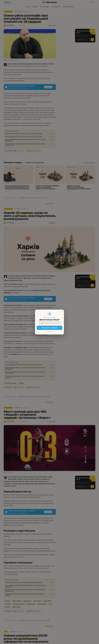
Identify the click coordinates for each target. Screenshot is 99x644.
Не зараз (49, 331)
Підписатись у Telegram (50, 328)
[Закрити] (62, 312)
